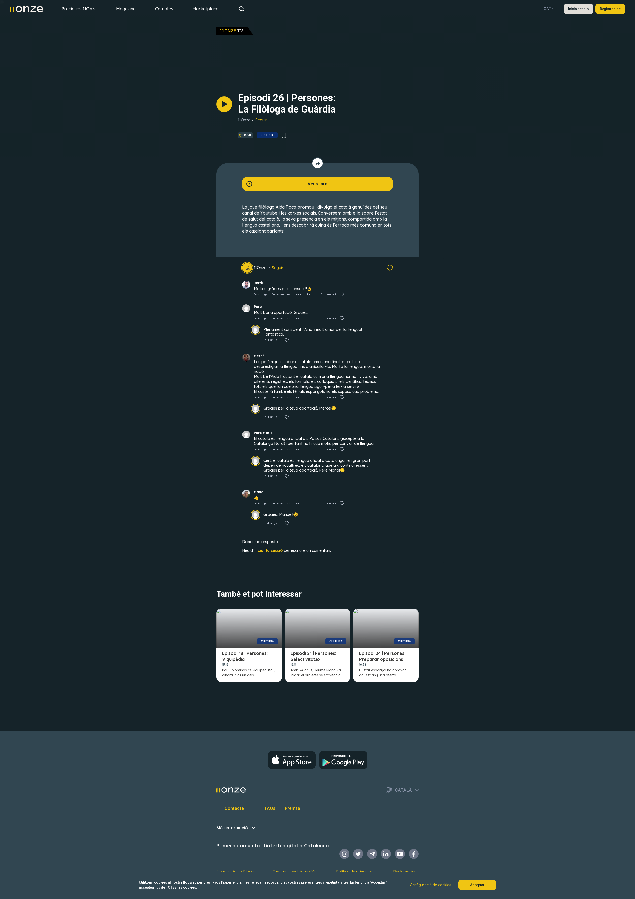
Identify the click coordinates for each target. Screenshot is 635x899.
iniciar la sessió (268, 550)
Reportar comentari (321, 294)
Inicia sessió (578, 9)
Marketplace (205, 9)
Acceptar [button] (477, 885)
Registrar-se (610, 9)
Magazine (126, 9)
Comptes (164, 9)
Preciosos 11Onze (79, 9)
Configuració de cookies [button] (430, 885)
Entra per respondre (286, 294)
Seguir (261, 119)
